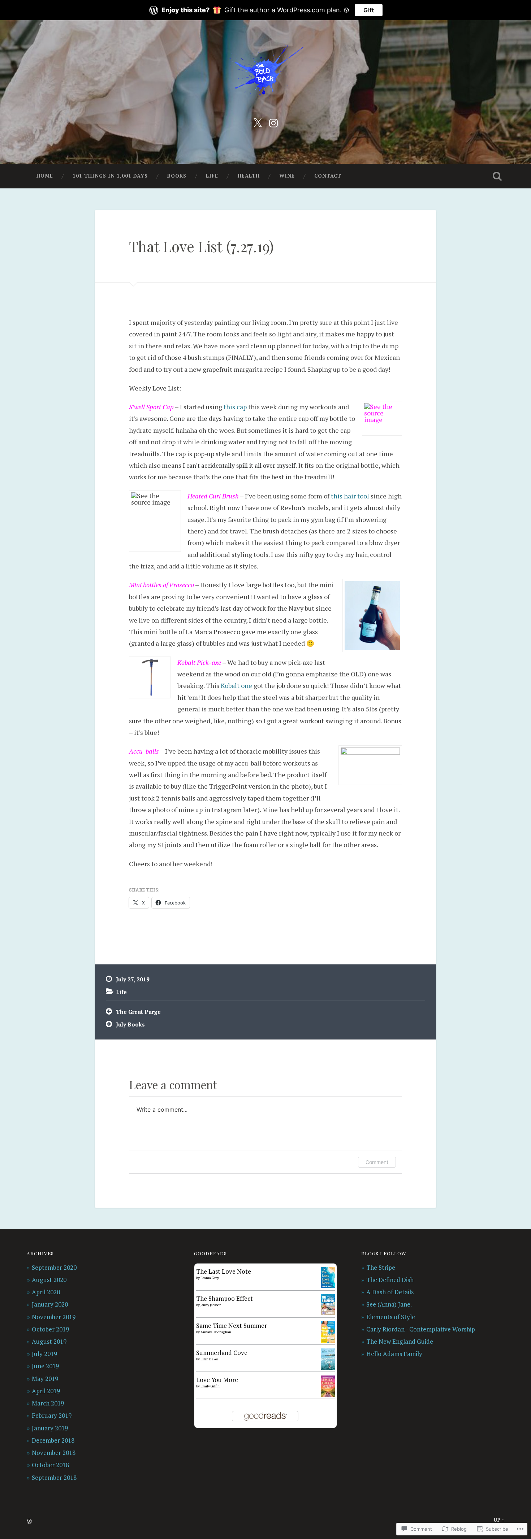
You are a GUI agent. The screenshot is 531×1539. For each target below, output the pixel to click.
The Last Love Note (223, 1271)
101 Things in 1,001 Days (110, 176)
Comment (377, 1162)
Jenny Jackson (210, 1305)
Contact (327, 176)
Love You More (217, 1379)
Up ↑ (499, 1520)
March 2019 (48, 1403)
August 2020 (49, 1280)
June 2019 (45, 1366)
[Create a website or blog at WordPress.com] (29, 1522)
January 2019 (50, 1428)
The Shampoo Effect (224, 1298)
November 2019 (53, 1317)
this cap (235, 406)
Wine (287, 176)
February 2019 (52, 1415)
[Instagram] (273, 121)
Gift (368, 10)
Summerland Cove (221, 1352)
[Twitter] (257, 121)
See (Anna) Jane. (389, 1304)
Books (176, 176)
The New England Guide (399, 1341)
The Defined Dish (390, 1280)
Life (212, 176)
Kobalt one (236, 685)
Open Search (497, 176)
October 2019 (50, 1329)
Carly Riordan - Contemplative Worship (420, 1329)
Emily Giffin (210, 1386)
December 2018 (53, 1440)
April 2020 (46, 1292)
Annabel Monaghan (215, 1332)
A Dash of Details (390, 1292)
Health (249, 176)
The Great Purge (138, 1011)
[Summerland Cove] (328, 1367)
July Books (130, 1024)
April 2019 (46, 1391)
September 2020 (54, 1267)
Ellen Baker (209, 1359)
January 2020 (50, 1304)
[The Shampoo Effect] (328, 1313)
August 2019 (49, 1341)
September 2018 (54, 1477)
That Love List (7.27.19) (201, 246)
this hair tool (350, 496)
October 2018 (50, 1465)
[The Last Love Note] (328, 1286)
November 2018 (53, 1452)
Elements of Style (390, 1317)
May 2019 (45, 1378)
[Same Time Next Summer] (328, 1340)
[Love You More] (328, 1394)
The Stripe (380, 1267)
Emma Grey (209, 1278)
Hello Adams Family (394, 1354)
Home (44, 176)
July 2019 (44, 1354)
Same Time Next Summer (231, 1325)
